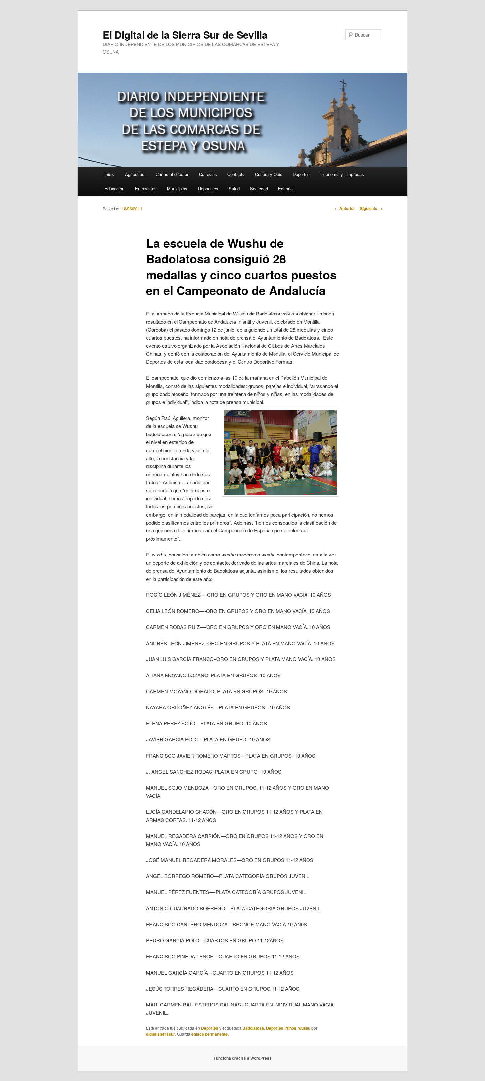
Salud (234, 188)
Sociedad (259, 188)
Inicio (109, 174)
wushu (304, 1028)
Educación (114, 188)
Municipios (177, 188)
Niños (290, 1028)
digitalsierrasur (160, 1034)
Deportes (301, 174)
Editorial (286, 188)
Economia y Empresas (342, 174)
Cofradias (208, 174)
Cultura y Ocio (268, 174)
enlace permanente (209, 1034)
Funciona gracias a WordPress (243, 1058)
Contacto (235, 174)
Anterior (345, 208)
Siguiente (371, 208)
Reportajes (208, 188)
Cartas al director (172, 174)
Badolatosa (253, 1028)
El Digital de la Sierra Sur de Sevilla (185, 34)
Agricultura (135, 174)
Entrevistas (146, 188)
